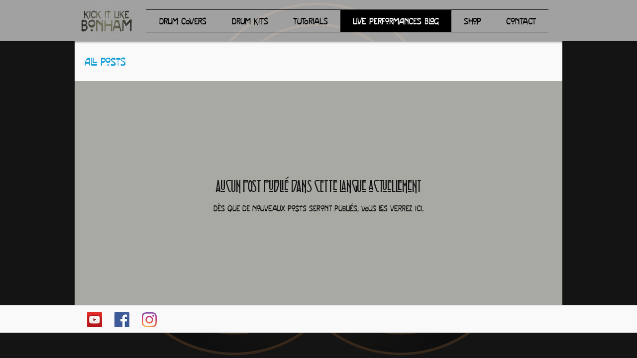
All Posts (105, 61)
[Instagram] (149, 319)
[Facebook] (121, 319)
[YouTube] (94, 319)
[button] (182, 20)
